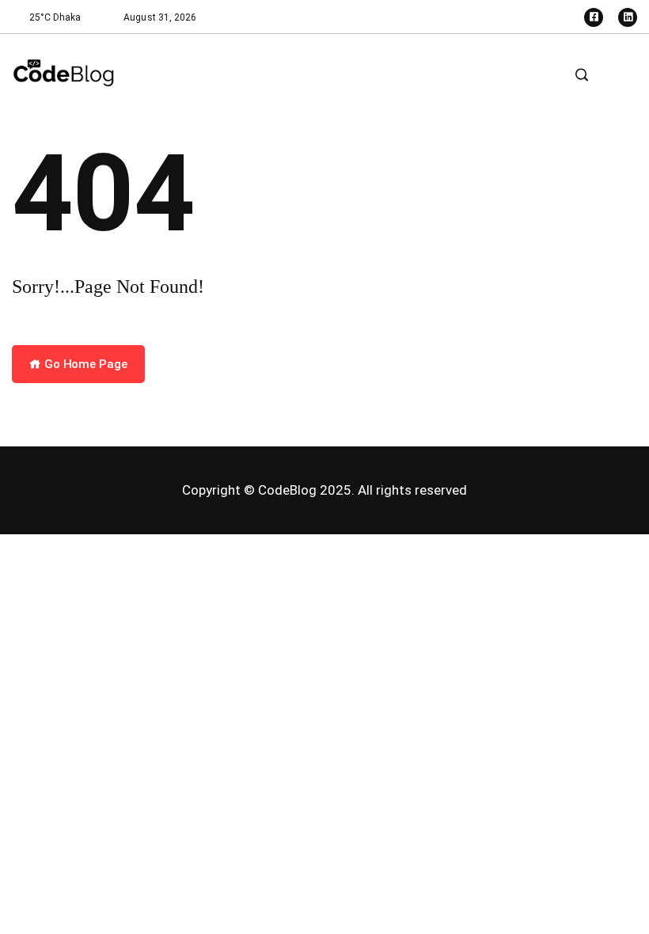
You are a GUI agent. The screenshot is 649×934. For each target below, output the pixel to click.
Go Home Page (84, 364)
